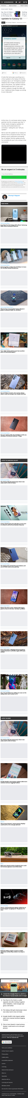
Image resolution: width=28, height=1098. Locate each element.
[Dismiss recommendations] (26, 9)
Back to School (12, 5)
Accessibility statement (7, 1060)
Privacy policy (5, 1054)
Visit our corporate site (12, 1037)
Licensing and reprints (7, 1082)
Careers (3, 1063)
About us (4, 1073)
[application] (14, 153)
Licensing (4, 1066)
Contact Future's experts (7, 1051)
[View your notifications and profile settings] (16, 2)
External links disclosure (7, 1070)
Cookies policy (5, 1057)
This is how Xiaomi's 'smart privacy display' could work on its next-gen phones (14, 1026)
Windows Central (6, 1085)
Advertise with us (6, 1079)
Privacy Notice (20, 182)
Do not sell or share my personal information (12, 1088)
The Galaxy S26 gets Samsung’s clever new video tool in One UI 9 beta (15, 1011)
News (3, 22)
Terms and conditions (7, 1047)
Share (5, 72)
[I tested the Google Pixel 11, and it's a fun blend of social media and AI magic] (14, 990)
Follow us (16, 72)
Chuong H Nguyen (11, 22)
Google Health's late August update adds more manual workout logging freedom (14, 1018)
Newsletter (24, 72)
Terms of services (18, 181)
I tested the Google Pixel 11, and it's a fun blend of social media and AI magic (15, 994)
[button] (26, 2)
